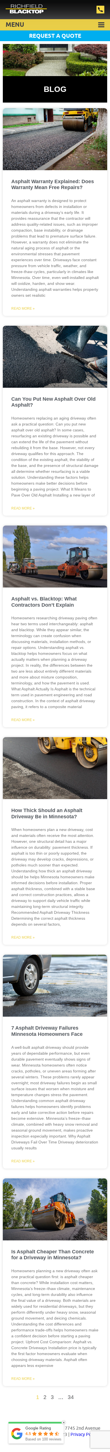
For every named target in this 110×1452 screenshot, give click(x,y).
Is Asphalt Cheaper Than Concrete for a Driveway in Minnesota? (52, 1255)
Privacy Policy (84, 1434)
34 (71, 1397)
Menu (15, 25)
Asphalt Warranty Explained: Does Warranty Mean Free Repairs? (52, 184)
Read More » (23, 308)
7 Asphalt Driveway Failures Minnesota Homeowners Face (47, 1031)
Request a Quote (55, 36)
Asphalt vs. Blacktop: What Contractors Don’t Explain (44, 602)
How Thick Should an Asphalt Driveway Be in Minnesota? (46, 813)
